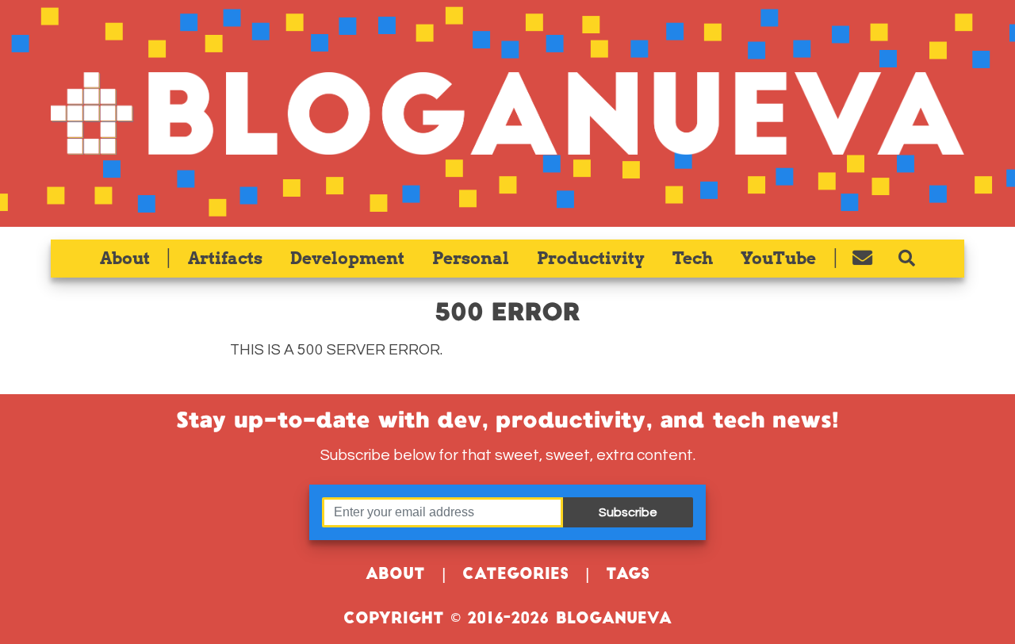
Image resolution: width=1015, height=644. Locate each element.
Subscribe (628, 512)
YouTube (778, 258)
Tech (692, 258)
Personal (470, 258)
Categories (515, 575)
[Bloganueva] (507, 113)
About (125, 258)
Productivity (591, 258)
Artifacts (225, 258)
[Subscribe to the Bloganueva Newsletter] (863, 258)
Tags (627, 575)
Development (347, 258)
